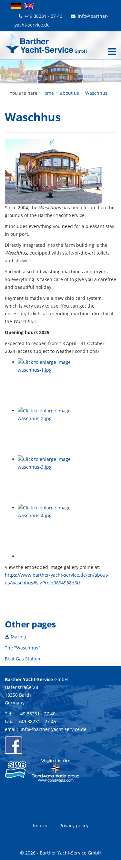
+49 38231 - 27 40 (43, 16)
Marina (17, 637)
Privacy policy (73, 825)
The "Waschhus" (22, 648)
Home (47, 93)
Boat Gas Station (22, 659)
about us (69, 93)
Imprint (41, 825)
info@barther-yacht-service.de (53, 729)
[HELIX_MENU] (110, 52)
